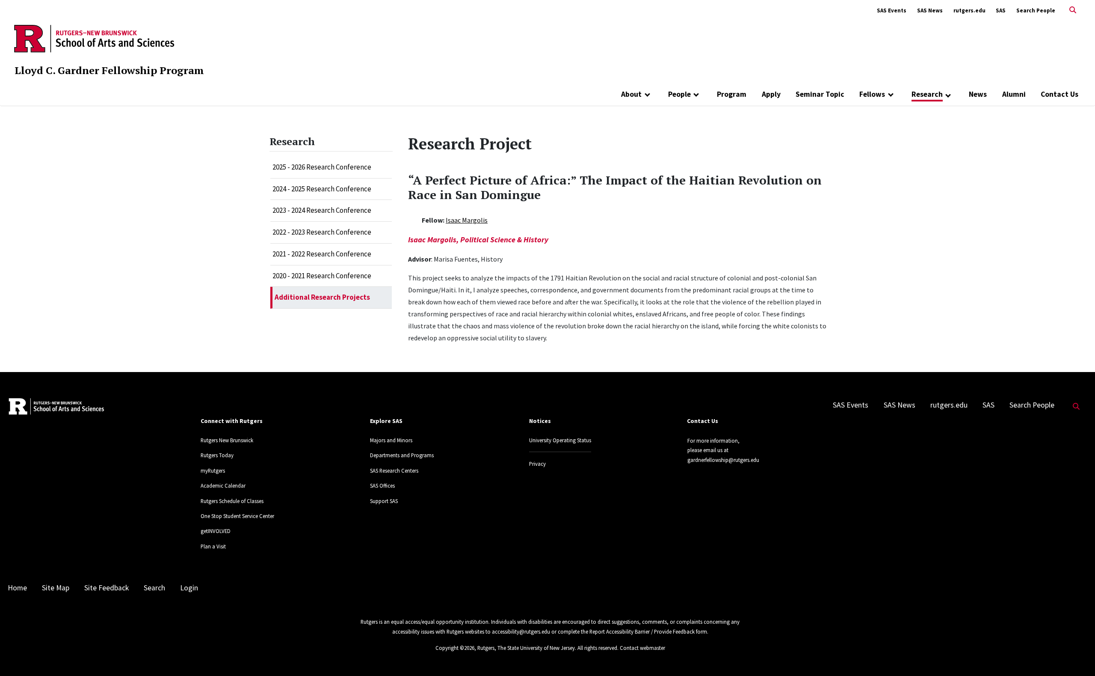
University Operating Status (560, 440)
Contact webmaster (642, 647)
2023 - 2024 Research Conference (321, 210)
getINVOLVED (216, 530)
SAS (1001, 10)
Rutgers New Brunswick (227, 440)
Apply (771, 94)
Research (927, 94)
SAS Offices (382, 485)
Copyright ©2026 (454, 647)
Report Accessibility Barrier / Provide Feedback (642, 631)
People (679, 94)
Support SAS (384, 500)
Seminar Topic (820, 94)
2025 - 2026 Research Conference (321, 167)
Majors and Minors (391, 440)
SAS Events (891, 10)
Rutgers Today (217, 455)
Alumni (1014, 94)
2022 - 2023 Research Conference (321, 232)
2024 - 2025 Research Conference (321, 189)
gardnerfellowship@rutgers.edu (723, 459)
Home (17, 588)
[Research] (948, 95)
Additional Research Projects (322, 297)
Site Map (55, 588)
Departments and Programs (402, 455)
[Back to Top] (1076, 655)
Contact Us (1059, 94)
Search (154, 588)
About (631, 94)
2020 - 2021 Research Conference (321, 275)
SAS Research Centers (394, 470)
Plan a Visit (213, 546)
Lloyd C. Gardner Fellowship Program (109, 70)
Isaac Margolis (467, 220)
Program (731, 94)
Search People (1035, 10)
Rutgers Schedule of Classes (232, 500)
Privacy (537, 463)
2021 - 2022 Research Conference (321, 254)
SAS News (930, 10)
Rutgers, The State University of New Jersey (526, 647)
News (978, 94)
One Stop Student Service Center (237, 515)
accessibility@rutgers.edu (521, 631)
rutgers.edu (969, 10)
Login (189, 588)
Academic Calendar (223, 485)
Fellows (872, 94)
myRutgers (213, 470)
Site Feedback (106, 588)
